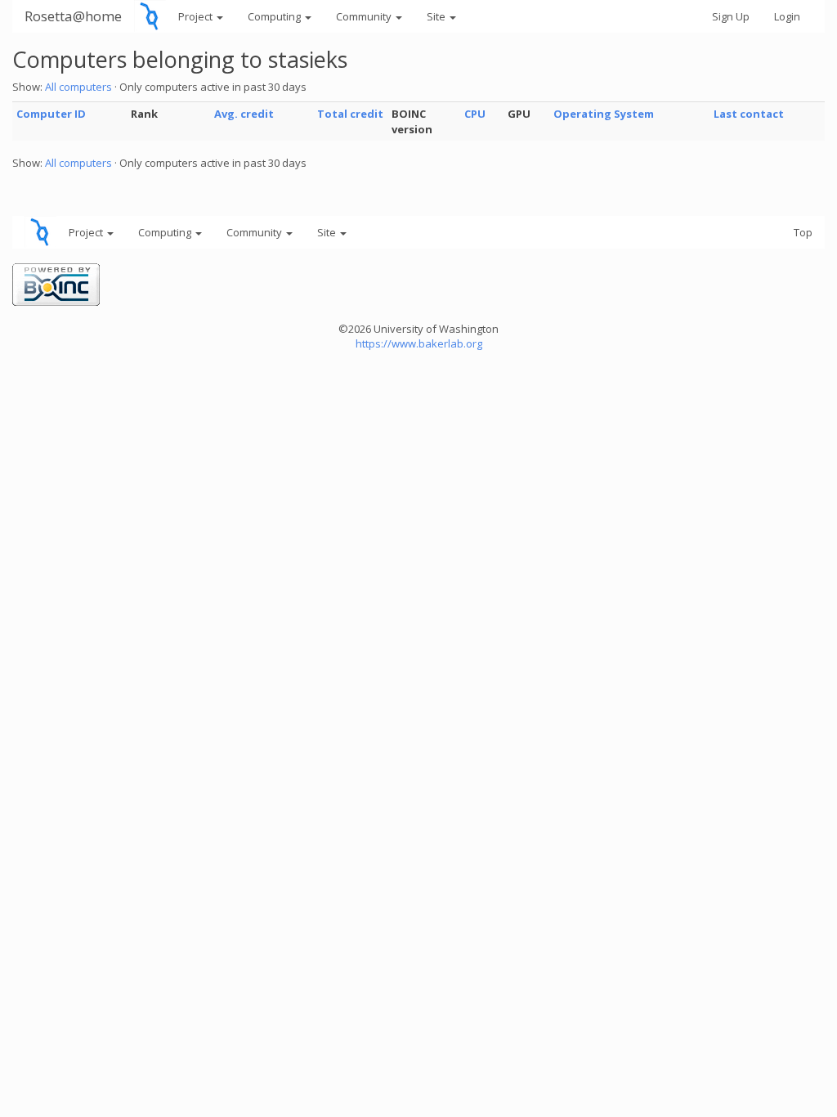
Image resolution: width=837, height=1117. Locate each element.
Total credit (350, 113)
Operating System (603, 113)
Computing (275, 16)
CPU (475, 113)
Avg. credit (244, 113)
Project (196, 16)
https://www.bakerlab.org (419, 343)
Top (803, 232)
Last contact (749, 113)
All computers (78, 86)
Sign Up (731, 16)
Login (787, 16)
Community (365, 16)
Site (437, 16)
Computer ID (51, 113)
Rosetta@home (73, 16)
